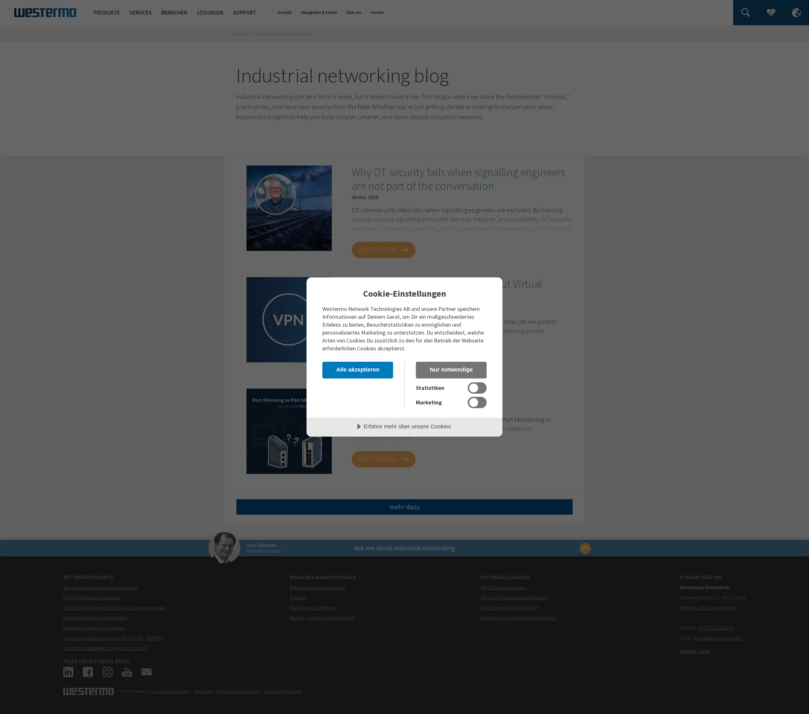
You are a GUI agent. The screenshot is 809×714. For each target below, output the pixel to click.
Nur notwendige (451, 369)
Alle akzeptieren (358, 369)
